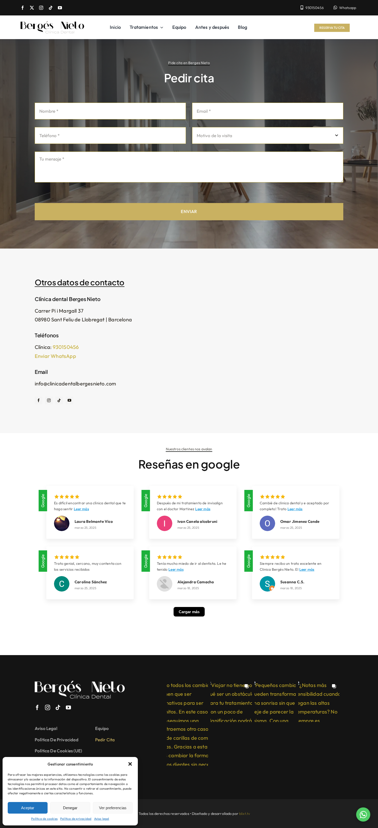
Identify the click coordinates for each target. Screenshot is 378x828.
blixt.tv (244, 813)
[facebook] (23, 8)
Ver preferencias (113, 808)
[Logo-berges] (52, 23)
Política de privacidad (75, 819)
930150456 (66, 347)
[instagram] (41, 8)
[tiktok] (51, 8)
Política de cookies (44, 819)
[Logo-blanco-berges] (80, 683)
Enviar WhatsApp (55, 356)
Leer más (81, 509)
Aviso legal (101, 819)
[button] (130, 764)
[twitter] (32, 8)
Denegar (70, 808)
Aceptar (27, 808)
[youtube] (60, 8)
